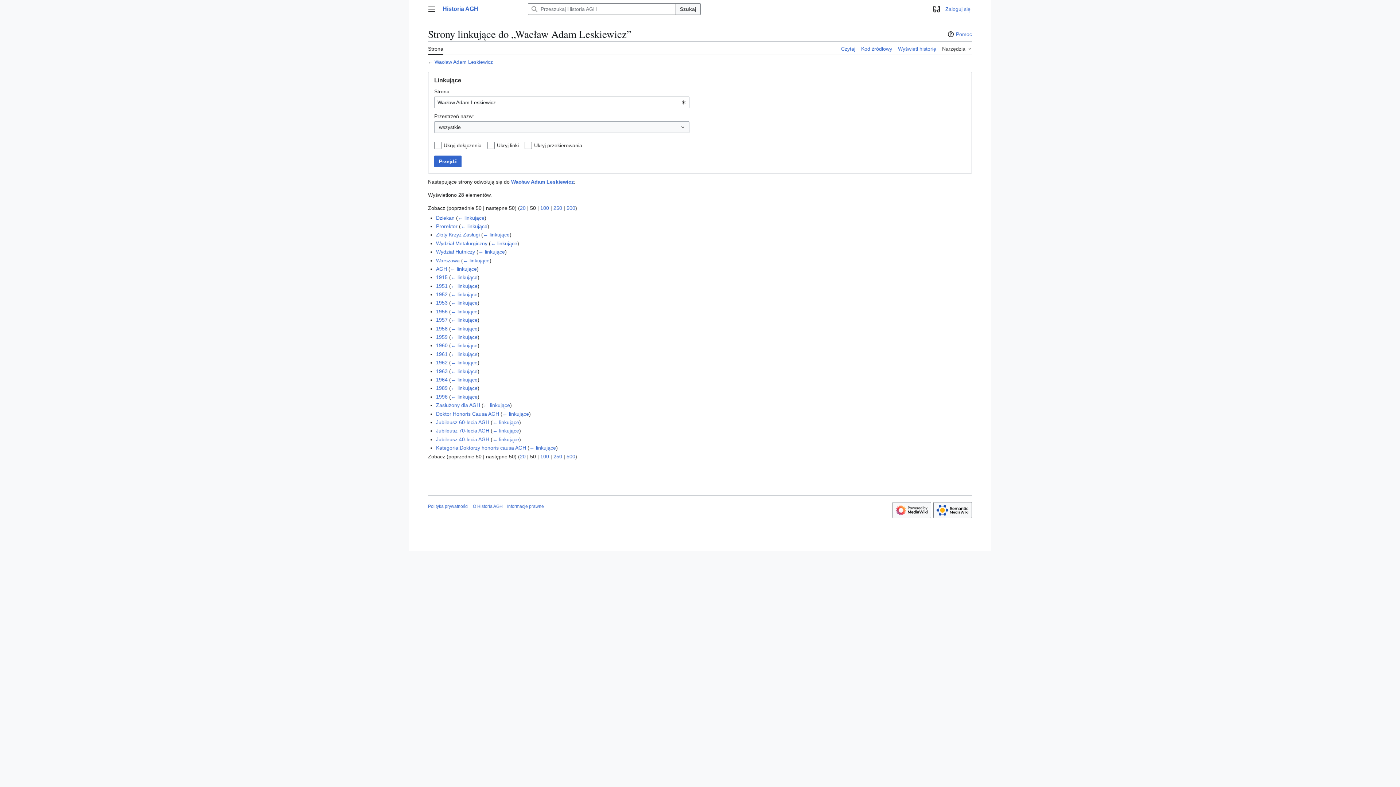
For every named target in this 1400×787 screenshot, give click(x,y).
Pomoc (964, 34)
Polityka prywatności (448, 506)
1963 (442, 371)
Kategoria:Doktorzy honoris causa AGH (481, 448)
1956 (442, 311)
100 (544, 208)
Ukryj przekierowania (558, 145)
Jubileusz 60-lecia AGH (462, 422)
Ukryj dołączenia (463, 145)
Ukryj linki (508, 145)
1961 (442, 354)
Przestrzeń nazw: (454, 116)
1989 (442, 388)
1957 (442, 320)
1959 (442, 337)
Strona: (442, 91)
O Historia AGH (488, 506)
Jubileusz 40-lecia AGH (462, 439)
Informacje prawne (525, 506)
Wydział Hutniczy (455, 252)
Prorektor (447, 226)
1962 (442, 362)
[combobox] (561, 102)
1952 (442, 294)
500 (571, 208)
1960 (442, 345)
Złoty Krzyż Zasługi (458, 235)
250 (557, 208)
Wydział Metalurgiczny (461, 243)
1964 (442, 380)
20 (523, 208)
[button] (432, 9)
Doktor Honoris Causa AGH (467, 414)
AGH (441, 269)
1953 (442, 303)
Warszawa (448, 260)
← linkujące (471, 218)
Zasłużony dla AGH (458, 405)
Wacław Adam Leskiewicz (464, 62)
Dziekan (445, 218)
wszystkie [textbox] (450, 127)
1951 (442, 286)
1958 (442, 329)
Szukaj (688, 9)
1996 (442, 397)
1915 (442, 277)
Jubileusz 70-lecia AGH (462, 431)
